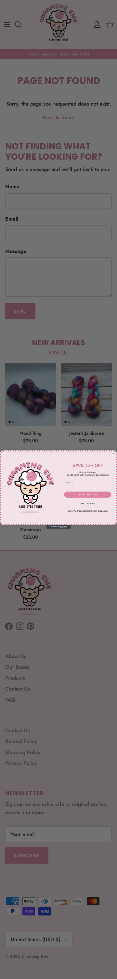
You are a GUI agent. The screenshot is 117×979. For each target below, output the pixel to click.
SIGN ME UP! (88, 494)
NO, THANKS (88, 503)
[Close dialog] (113, 454)
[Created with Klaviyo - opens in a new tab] (58, 527)
